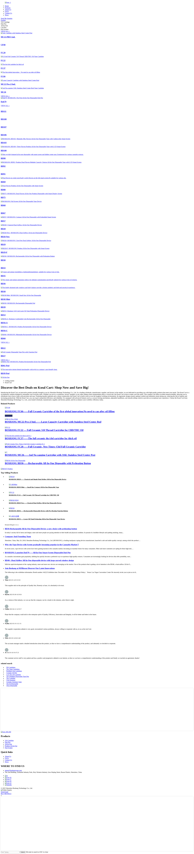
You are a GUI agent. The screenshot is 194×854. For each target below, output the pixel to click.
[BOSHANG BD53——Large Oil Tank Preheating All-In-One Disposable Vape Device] (14, 516)
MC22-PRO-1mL (8, 37)
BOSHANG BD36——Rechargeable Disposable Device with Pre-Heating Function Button (38, 511)
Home (7, 6)
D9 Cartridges (10, 667)
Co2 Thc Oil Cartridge (13, 675)
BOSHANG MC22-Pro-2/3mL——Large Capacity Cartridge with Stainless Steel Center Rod (53, 421)
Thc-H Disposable (12, 684)
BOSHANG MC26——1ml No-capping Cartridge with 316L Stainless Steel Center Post (50, 455)
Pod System (8, 748)
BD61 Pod (5, 366)
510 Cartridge (9, 740)
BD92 (3, 166)
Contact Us (8, 13)
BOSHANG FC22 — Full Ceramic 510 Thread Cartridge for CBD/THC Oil (44, 430)
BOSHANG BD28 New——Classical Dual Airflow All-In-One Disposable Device (35, 503)
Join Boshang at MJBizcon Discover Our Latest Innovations (30, 568)
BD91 (3, 174)
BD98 (3, 158)
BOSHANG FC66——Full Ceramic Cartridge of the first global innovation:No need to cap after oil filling (60, 411)
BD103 (4, 143)
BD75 (3, 197)
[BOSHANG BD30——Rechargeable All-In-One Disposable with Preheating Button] (15, 460)
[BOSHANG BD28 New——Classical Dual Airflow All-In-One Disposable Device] (14, 500)
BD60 (3, 338)
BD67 (3, 213)
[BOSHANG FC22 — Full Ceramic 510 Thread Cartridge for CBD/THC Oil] (7, 427)
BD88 (3, 190)
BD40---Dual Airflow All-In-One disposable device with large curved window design (39, 560)
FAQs (7, 11)
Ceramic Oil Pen (11, 673)
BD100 (4, 150)
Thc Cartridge (10, 678)
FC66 (3, 76)
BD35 (3, 276)
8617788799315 (6, 794)
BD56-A (4, 323)
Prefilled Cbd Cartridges (14, 671)
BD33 (3, 268)
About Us (8, 9)
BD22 (3, 348)
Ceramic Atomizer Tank (14, 682)
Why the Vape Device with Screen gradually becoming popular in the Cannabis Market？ (42, 545)
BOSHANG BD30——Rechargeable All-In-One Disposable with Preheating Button (48, 463)
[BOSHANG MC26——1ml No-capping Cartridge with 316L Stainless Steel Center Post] (6, 452)
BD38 (3, 291)
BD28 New (5, 237)
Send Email (4, 792)
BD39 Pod (5, 373)
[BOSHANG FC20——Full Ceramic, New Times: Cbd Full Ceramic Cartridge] (25, 444)
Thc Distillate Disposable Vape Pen (17, 676)
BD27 (3, 356)
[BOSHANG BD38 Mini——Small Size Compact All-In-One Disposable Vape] (13, 484)
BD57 (3, 221)
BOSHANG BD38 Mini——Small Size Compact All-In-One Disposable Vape (34, 487)
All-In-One (8, 744)
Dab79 (3, 102)
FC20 (3, 53)
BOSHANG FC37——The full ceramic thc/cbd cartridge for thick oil (41, 438)
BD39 (3, 307)
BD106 (4, 135)
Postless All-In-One (11, 746)
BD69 (3, 182)
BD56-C (4, 331)
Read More (8, 416)
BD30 (3, 260)
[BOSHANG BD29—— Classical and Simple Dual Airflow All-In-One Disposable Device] (11, 477)
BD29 (3, 244)
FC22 (3, 60)
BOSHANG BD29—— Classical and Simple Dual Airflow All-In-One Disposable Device (37, 479)
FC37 (3, 68)
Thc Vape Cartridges (13, 669)
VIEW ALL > (5, 31)
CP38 (3, 45)
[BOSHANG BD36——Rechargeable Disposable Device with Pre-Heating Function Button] (11, 508)
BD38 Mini (5, 299)
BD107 (4, 127)
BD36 (3, 284)
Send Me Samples (6, 18)
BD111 (3, 111)
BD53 (3, 315)
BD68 (3, 205)
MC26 (3, 92)
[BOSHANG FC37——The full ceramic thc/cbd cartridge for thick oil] (18, 436)
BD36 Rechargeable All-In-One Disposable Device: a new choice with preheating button (41, 529)
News (7, 15)
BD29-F (4, 252)
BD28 (3, 229)
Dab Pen (7, 742)
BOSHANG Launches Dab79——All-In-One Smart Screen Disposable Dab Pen (38, 553)
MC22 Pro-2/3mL (8, 84)
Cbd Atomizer (10, 680)
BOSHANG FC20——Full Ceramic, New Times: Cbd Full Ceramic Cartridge (45, 446)
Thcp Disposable (11, 685)
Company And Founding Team (18, 536)
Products (7, 8)
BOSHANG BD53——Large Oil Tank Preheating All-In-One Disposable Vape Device (37, 519)
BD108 (4, 119)
